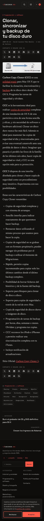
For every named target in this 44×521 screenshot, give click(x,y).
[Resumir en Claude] (9, 52)
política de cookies (24, 509)
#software (30, 400)
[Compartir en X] (4, 52)
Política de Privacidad (31, 479)
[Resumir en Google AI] (19, 57)
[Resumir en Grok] (4, 57)
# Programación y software (13, 15)
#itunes (6, 396)
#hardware (7, 393)
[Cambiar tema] (38, 4)
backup (6, 90)
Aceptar (31, 514)
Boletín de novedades (31, 474)
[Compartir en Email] (9, 57)
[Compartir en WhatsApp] (29, 52)
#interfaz (17, 393)
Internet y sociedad (10, 474)
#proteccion (8, 400)
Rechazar (13, 514)
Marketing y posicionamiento (9, 495)
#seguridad (20, 400)
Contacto (26, 483)
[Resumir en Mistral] (14, 57)
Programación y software (14, 386)
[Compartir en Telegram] (38, 52)
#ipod (35, 393)
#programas (34, 396)
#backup (6, 389)
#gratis (34, 389)
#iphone (27, 393)
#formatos (24, 389)
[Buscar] (24, 4)
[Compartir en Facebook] (24, 52)
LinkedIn (11, 458)
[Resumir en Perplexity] (33, 52)
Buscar (29, 464)
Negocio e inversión (10, 490)
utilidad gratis (10, 82)
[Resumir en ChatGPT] (19, 52)
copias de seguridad (20, 110)
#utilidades (8, 404)
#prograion (23, 396)
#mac (14, 396)
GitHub (19, 458)
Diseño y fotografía (10, 485)
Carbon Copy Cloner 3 (27, 361)
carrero (9, 4)
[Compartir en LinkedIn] (14, 52)
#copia (14, 389)
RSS (26, 458)
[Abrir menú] (30, 4)
